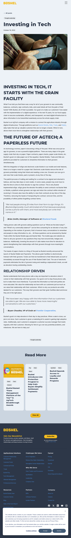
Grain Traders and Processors (34, 471)
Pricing (50, 456)
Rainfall (50, 463)
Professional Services (10, 483)
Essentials (51, 470)
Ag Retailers (29, 474)
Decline (59, 530)
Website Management (10, 479)
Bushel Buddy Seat (9, 493)
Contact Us (51, 500)
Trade (55, 125)
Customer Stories (8, 497)
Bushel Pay (7, 472)
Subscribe (50, 436)
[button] (66, 2)
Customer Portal (8, 462)
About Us (50, 493)
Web (51, 125)
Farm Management (9, 476)
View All (35, 415)
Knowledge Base (8, 507)
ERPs (27, 493)
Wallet (64, 125)
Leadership (29, 478)
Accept (45, 530)
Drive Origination (30, 456)
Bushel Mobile (43, 125)
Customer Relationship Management (10, 457)
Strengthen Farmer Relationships (35, 463)
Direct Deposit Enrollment (55, 474)
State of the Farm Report (11, 504)
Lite (49, 467)
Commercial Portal (9, 465)
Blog (5, 500)
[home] (10, 3)
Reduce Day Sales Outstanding (35, 460)
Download (51, 460)
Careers (50, 497)
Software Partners (31, 497)
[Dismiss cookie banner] (65, 511)
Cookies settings (31, 530)
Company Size (30, 481)
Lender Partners (30, 500)
